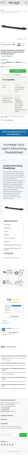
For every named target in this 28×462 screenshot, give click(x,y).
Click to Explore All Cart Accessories (14, 133)
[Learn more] (26, 63)
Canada (17, 74)
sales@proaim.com (10, 411)
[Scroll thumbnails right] (26, 44)
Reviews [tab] (5, 321)
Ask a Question (12, 346)
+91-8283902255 (5, 409)
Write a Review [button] (14, 316)
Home (2, 10)
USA (20, 74)
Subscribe (23, 435)
